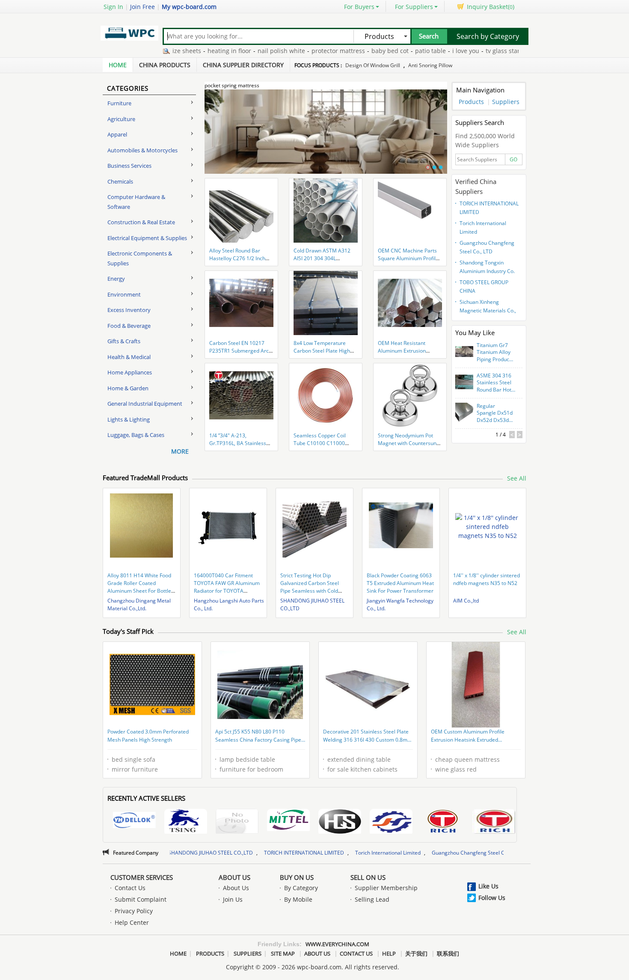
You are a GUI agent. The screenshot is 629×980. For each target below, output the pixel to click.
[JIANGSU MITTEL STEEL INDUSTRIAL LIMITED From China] (288, 821)
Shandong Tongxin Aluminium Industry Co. (487, 267)
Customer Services (141, 877)
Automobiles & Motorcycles (142, 150)
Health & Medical (129, 357)
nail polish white (252, 51)
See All (516, 478)
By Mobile (298, 899)
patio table (401, 51)
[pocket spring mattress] (326, 136)
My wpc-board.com (189, 7)
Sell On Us (368, 877)
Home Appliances (129, 372)
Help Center (132, 922)
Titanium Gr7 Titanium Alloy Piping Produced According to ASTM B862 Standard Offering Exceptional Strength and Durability (496, 352)
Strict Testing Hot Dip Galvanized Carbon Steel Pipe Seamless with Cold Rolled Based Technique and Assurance (313, 591)
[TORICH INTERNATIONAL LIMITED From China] (442, 822)
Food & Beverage (129, 326)
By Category (301, 888)
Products (471, 102)
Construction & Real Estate (141, 222)
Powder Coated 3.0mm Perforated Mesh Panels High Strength (148, 736)
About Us (234, 877)
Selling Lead (372, 899)
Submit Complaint (140, 899)
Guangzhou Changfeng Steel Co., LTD (487, 247)
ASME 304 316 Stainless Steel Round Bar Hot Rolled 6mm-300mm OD (494, 383)
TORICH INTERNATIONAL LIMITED (489, 208)
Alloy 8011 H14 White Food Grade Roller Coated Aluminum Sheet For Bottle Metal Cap (139, 587)
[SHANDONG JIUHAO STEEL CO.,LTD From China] (391, 822)
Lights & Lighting (128, 419)
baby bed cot (361, 51)
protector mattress (309, 51)
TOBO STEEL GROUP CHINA (484, 286)
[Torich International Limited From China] (493, 822)
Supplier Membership (386, 888)
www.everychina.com (337, 944)
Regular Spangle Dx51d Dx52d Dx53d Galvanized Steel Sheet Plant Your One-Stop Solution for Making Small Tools (495, 413)
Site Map (283, 953)
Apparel (117, 134)
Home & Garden (127, 388)
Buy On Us (297, 877)
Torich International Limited (483, 227)
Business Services (129, 165)
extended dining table (359, 759)
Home (118, 65)
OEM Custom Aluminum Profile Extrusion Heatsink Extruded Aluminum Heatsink (467, 736)
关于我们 (416, 953)
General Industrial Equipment (144, 403)
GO (513, 159)
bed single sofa (133, 759)
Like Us (488, 886)
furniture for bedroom (251, 769)
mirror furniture (135, 769)
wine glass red (456, 769)
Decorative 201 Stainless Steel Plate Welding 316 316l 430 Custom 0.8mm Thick (367, 736)
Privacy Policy (134, 911)
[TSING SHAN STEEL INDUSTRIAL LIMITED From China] (185, 822)
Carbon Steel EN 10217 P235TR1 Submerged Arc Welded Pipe (239, 350)
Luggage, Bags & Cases (135, 435)
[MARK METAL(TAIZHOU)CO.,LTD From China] (339, 822)
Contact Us (130, 888)
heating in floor (200, 51)
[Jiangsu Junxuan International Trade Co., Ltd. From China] (237, 822)
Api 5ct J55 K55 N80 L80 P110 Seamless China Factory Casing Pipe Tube (258, 736)
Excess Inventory (129, 310)
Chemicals (120, 181)
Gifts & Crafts (123, 341)
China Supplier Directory (243, 65)
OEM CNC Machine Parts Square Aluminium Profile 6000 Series (408, 258)
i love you (436, 51)
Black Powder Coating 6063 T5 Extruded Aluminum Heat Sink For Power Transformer (400, 583)
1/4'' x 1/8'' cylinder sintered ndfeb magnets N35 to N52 (486, 579)
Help (389, 953)
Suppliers (505, 102)
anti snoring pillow (430, 65)
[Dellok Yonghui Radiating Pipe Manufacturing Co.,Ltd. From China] (134, 821)
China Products (164, 65)
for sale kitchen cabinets (362, 769)
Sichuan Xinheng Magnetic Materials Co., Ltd (488, 307)
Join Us (233, 899)
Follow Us (491, 898)
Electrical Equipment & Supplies (147, 238)
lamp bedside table (247, 759)
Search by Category (488, 36)
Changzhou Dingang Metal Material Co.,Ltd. (139, 604)
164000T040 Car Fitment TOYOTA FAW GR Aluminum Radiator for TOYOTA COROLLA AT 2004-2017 (227, 587)
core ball (514, 51)
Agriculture (121, 119)
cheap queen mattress (467, 759)
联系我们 (448, 953)
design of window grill (372, 65)
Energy (116, 278)
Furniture (119, 103)
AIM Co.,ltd (466, 600)
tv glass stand (476, 51)
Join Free (142, 7)
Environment (124, 294)
